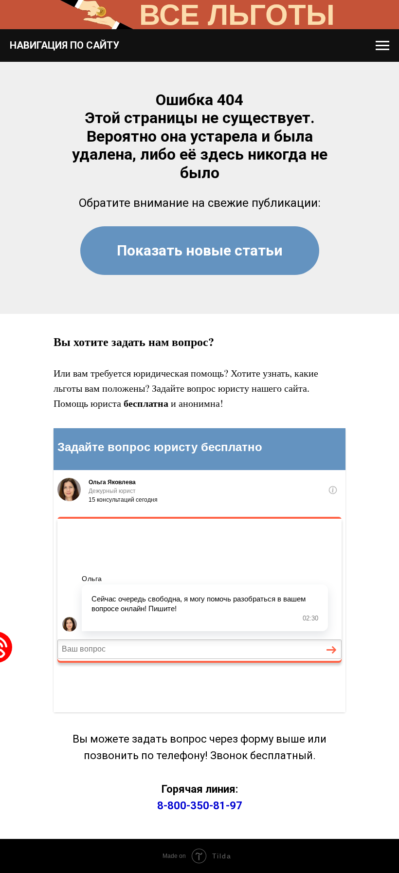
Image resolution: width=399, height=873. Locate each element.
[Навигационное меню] (382, 46)
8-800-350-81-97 (199, 806)
